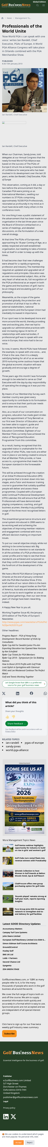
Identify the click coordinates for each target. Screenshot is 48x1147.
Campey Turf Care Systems (15, 932)
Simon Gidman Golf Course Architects (20, 943)
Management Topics (23, 18)
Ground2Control (10, 947)
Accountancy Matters (12, 928)
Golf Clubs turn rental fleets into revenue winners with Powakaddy (30, 859)
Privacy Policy (10, 731)
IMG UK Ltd (8, 954)
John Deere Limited (11, 936)
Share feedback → (16, 723)
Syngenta (7, 965)
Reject (29, 1142)
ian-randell (12, 742)
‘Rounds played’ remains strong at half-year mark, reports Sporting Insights (30, 899)
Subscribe (9, 1033)
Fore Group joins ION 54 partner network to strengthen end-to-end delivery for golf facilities (30, 911)
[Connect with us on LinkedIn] (6, 1117)
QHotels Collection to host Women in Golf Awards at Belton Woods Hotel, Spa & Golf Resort (30, 873)
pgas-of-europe (34, 742)
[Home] (2, 18)
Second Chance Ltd (11, 962)
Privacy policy (9, 1108)
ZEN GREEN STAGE (11, 969)
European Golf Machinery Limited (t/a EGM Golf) (25, 940)
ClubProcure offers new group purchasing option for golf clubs (30, 884)
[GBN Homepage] (16, 5)
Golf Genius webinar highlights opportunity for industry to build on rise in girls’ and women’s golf (30, 848)
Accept (19, 1142)
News (9, 18)
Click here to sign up (12, 1024)
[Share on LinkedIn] (17, 693)
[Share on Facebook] (31, 693)
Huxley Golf (8, 951)
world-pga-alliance (17, 750)
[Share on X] (3, 693)
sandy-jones (13, 746)
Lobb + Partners (10, 958)
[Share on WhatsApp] (45, 693)
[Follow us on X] (13, 1117)
